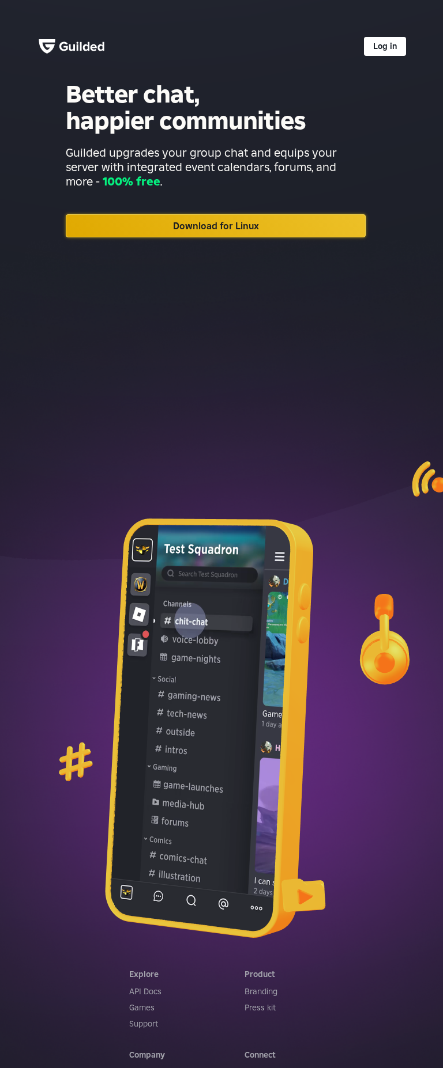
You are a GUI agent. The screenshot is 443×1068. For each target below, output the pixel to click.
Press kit (260, 1007)
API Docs (145, 991)
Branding (261, 991)
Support (143, 1023)
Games (142, 1007)
